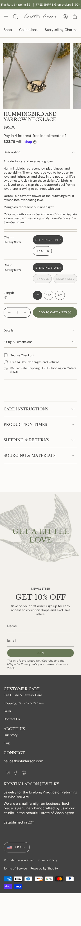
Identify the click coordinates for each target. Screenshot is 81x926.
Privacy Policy (30, 664)
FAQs (7, 711)
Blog (7, 743)
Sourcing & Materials (30, 455)
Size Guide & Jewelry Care (23, 695)
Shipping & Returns (26, 440)
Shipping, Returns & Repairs (24, 703)
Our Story (11, 735)
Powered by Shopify (44, 868)
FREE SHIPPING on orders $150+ (58, 5)
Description (12, 152)
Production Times (25, 424)
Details (9, 330)
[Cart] (74, 16)
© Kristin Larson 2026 (19, 860)
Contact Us (12, 719)
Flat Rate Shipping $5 (15, 5)
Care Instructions (26, 409)
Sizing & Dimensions (18, 342)
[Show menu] (5, 16)
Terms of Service (57, 664)
